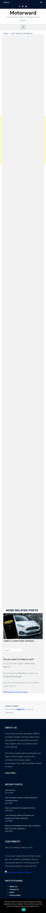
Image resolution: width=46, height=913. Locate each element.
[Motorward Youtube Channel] (26, 6)
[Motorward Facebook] (20, 6)
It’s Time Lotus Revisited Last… (16, 632)
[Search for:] (10, 2)
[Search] (41, 2)
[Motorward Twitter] (22, 6)
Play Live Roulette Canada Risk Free (20, 808)
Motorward (23, 13)
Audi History (10, 790)
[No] (43, 906)
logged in (20, 709)
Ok (24, 910)
